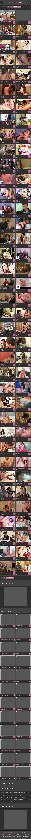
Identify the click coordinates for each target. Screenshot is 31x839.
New (10, 6)
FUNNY (15, 2)
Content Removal (17, 837)
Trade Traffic (7, 837)
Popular (17, 6)
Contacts (25, 837)
